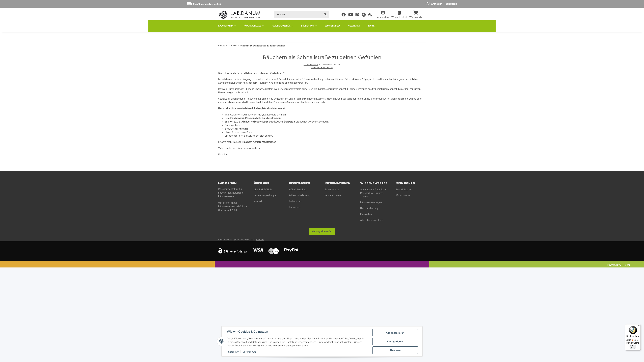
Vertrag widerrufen (322, 231)
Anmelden (436, 4)
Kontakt (258, 201)
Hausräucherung (369, 208)
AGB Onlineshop (297, 189)
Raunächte (366, 214)
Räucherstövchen (271, 118)
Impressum (233, 351)
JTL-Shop (625, 265)
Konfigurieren (395, 341)
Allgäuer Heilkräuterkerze (255, 121)
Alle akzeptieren (395, 332)
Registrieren (450, 4)
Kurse (371, 26)
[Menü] (639, 326)
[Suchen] (325, 14)
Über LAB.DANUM (263, 189)
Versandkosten (333, 195)
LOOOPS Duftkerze (284, 121)
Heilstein (243, 128)
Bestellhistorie (403, 189)
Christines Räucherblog (322, 67)
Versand (260, 239)
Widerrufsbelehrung (299, 195)
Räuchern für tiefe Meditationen (259, 142)
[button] (383, 14)
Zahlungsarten (332, 189)
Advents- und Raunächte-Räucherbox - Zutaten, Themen (373, 193)
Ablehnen (395, 350)
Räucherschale (253, 118)
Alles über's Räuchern (371, 220)
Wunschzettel (403, 195)
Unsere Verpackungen (265, 195)
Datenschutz (249, 351)
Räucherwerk (237, 118)
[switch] (633, 347)
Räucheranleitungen (371, 202)
